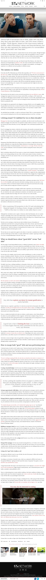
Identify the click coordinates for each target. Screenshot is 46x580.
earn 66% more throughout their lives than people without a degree (19, 307)
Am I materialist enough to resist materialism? (4, 555)
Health (26, 6)
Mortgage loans (4, 121)
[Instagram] (42, 1)
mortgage (28, 541)
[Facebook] (41, 1)
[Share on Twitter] (38, 579)
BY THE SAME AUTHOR (29, 544)
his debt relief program (13, 363)
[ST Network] (23, 3)
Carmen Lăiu (19, 37)
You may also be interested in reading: (23, 487)
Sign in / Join (3, 0)
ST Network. (22, 573)
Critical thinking (16, 6)
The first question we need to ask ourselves (10, 280)
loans (25, 541)
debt (9, 541)
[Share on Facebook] (35, 579)
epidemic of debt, (19, 62)
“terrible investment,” (32, 170)
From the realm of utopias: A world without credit (22, 555)
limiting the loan (23, 324)
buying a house (5, 541)
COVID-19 (10, 6)
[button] (44, 6)
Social (22, 6)
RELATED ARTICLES (15, 544)
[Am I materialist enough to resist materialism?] (5, 550)
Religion (31, 6)
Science (35, 6)
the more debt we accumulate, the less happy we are (25, 482)
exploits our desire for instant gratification (27, 300)
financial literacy (20, 541)
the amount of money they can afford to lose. (15, 333)
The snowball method (29, 408)
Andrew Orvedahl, (40, 244)
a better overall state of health (30, 474)
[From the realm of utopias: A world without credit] (23, 550)
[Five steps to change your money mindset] (32, 550)
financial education (14, 541)
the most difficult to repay (35, 94)
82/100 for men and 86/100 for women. (9, 462)
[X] (44, 1)
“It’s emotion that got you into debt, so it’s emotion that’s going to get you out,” (18, 405)
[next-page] (23, 558)
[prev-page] (22, 558)
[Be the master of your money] (41, 550)
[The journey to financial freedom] (14, 550)
